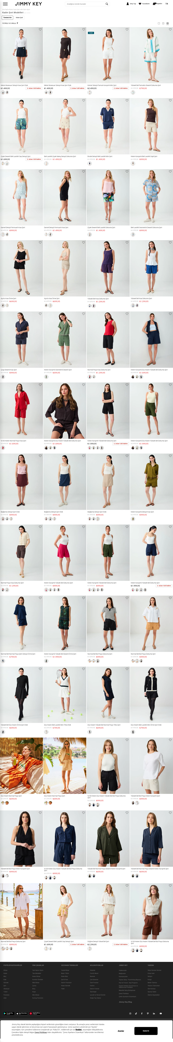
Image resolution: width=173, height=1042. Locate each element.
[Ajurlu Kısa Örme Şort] (4, 268)
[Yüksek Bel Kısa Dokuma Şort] (91, 268)
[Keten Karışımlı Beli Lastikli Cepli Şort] (134, 126)
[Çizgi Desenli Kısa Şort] (4, 339)
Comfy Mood (94, 973)
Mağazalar (122, 973)
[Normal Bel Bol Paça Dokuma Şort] (91, 624)
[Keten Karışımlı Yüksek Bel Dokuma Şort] (91, 410)
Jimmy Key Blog (125, 1002)
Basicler (92, 976)
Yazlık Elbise (65, 970)
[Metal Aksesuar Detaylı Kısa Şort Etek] (4, 55)
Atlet (5, 998)
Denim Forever (94, 989)
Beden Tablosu (152, 982)
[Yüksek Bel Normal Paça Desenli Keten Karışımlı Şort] (91, 838)
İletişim (150, 976)
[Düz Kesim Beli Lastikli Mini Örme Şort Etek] (134, 695)
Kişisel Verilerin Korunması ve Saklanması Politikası (128, 986)
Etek (5, 979)
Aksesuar (6, 989)
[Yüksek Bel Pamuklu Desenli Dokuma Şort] (134, 55)
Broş (33, 989)
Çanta (34, 986)
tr (166, 4)
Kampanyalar (123, 976)
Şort (5, 986)
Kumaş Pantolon (37, 998)
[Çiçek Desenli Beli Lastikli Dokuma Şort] (91, 197)
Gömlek (6, 982)
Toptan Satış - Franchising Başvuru (130, 980)
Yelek (62, 989)
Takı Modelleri (36, 973)
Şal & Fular (64, 979)
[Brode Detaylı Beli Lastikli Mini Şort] (91, 126)
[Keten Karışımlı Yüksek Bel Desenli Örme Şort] (47, 624)
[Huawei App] (35, 1013)
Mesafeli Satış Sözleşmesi (127, 990)
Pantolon (6, 995)
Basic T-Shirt (65, 973)
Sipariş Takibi (152, 992)
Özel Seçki (93, 992)
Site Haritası (151, 989)
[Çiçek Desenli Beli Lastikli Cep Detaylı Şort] (4, 126)
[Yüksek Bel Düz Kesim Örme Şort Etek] (4, 695)
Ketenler (92, 970)
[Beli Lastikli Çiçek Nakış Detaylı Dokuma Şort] (47, 126)
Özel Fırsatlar (94, 982)
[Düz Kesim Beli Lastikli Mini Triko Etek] (47, 695)
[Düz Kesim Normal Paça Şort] (4, 766)
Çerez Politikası (124, 993)
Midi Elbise (35, 982)
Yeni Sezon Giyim (37, 970)
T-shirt (5, 992)
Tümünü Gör (7, 17)
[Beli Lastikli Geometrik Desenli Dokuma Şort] (134, 197)
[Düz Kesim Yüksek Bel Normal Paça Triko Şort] (91, 695)
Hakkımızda (123, 970)
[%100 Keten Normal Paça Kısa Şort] (4, 410)
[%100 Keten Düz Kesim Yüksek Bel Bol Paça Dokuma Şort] (91, 766)
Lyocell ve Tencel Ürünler (97, 995)
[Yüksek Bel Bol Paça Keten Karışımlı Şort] (134, 766)
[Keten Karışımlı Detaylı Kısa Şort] (134, 482)
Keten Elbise (36, 976)
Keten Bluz (64, 976)
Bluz (5, 976)
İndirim (92, 986)
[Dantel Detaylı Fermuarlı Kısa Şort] (4, 197)
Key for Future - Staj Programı (128, 983)
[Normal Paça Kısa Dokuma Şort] (91, 339)
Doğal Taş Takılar (95, 998)
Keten (5, 973)
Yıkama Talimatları (154, 986)
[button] (3, 92)
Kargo (150, 979)
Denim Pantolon (66, 982)
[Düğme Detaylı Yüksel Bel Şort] (91, 911)
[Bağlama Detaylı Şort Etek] (4, 482)
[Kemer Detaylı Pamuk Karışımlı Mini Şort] (91, 55)
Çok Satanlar (94, 979)
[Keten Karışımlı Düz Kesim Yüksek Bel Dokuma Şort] (134, 339)
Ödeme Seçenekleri (154, 995)
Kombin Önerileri (37, 979)
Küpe (34, 992)
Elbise (5, 970)
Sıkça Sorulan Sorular (154, 970)
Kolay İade (151, 973)
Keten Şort (19, 17)
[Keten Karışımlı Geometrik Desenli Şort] (47, 339)
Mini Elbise (35, 995)
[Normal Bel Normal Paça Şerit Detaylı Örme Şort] (4, 624)
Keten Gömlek (65, 986)
